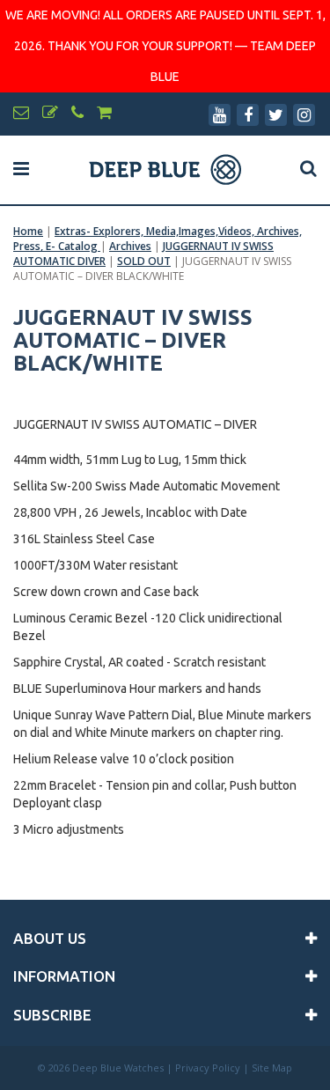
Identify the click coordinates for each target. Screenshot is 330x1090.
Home (28, 231)
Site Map (272, 1067)
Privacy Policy (207, 1067)
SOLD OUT (144, 261)
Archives (130, 246)
